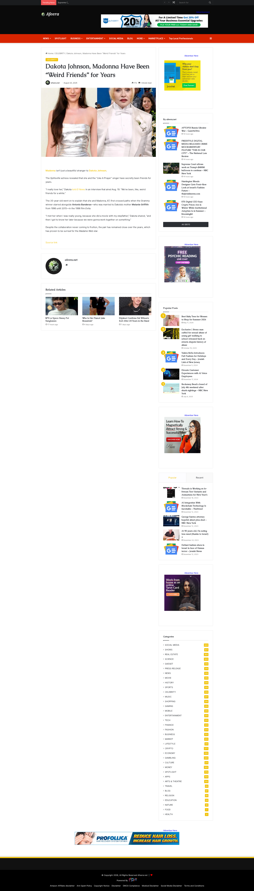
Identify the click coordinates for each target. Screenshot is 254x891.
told (78, 189)
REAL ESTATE (171, 654)
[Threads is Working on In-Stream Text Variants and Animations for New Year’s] (171, 492)
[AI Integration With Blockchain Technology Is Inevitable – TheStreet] (171, 506)
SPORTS (169, 687)
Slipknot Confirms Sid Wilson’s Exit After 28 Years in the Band (134, 319)
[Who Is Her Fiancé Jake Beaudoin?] (98, 306)
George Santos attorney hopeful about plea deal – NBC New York (194, 519)
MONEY (168, 767)
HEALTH (169, 814)
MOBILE (168, 711)
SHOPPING (170, 701)
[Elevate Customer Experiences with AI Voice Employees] (171, 374)
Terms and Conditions (194, 886)
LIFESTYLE (170, 744)
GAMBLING (170, 758)
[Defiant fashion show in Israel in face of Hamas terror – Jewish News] (171, 549)
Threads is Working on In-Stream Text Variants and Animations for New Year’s (194, 491)
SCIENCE (169, 659)
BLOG (130, 38)
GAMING (169, 706)
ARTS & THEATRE (173, 781)
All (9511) (186, 224)
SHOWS (168, 649)
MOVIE (168, 678)
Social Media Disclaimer (171, 886)
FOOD (168, 809)
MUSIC (168, 697)
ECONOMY (170, 753)
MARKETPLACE (155, 38)
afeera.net (55, 83)
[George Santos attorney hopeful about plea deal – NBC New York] (171, 520)
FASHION (169, 729)
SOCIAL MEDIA (116, 38)
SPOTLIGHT (60, 38)
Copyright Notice (102, 886)
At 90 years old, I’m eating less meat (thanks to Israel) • (195, 534)
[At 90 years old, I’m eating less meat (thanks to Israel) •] (171, 534)
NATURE (169, 805)
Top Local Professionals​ (181, 38)
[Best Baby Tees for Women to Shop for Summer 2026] (171, 320)
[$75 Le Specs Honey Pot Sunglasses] (62, 306)
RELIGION (169, 795)
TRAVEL (168, 786)
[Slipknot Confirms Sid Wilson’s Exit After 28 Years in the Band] (135, 306)
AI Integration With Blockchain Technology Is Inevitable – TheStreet (194, 505)
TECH (167, 720)
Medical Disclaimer (150, 886)
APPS (167, 776)
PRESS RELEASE (173, 668)
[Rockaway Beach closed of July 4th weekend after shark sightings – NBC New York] (171, 388)
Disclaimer (116, 886)
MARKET (169, 739)
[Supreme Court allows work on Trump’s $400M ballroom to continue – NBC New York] (171, 168)
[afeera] (50, 14)
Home (50, 53)
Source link (51, 242)
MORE (140, 38)
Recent (199, 477)
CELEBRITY (60, 53)
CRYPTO (169, 748)
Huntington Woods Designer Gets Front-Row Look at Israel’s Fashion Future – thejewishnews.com (194, 187)
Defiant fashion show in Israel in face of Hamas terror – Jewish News (193, 548)
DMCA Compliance (131, 886)
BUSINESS (76, 38)
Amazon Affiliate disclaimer (62, 886)
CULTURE (169, 762)
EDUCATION (171, 800)
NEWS (46, 38)
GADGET (169, 664)
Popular (172, 477)
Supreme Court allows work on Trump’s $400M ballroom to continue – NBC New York (97, 2)
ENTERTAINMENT (94, 38)
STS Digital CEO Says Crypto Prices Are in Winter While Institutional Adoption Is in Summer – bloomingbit (194, 207)
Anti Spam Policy (84, 886)
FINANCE (169, 725)
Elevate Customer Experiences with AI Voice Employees (194, 373)
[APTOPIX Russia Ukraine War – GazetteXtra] (171, 131)
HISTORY (169, 682)
